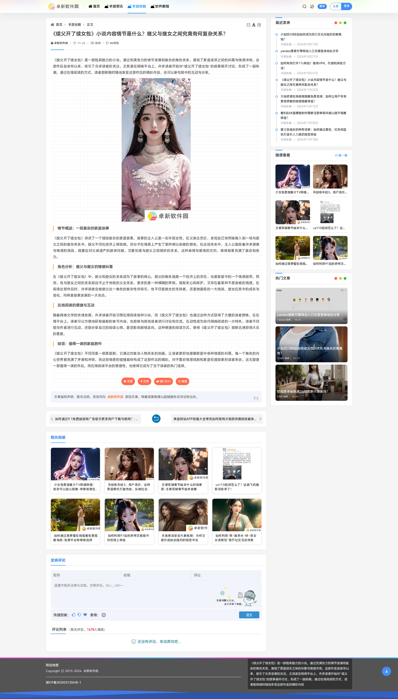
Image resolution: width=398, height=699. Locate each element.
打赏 (146, 381)
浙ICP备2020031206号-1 (63, 682)
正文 (90, 25)
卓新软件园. (91, 671)
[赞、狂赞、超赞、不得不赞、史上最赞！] (85, 614)
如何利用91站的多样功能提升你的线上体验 (342, 263)
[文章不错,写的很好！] (74, 614)
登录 (346, 6)
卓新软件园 (61, 43)
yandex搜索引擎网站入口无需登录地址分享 (310, 51)
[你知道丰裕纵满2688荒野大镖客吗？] (311, 383)
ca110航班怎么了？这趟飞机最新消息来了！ (343, 228)
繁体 (322, 6)
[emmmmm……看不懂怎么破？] (79, 614)
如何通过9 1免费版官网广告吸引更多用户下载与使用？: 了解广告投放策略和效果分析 (98, 419)
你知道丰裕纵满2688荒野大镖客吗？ (303, 391)
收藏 (130, 381)
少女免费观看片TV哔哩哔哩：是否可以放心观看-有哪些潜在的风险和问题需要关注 (74, 489)
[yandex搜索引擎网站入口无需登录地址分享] (311, 306)
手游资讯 (116, 6)
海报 (184, 381)
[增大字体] (259, 25)
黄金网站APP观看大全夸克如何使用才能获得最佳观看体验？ (216, 419)
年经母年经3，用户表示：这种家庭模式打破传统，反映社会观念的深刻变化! (129, 489)
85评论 (114, 43)
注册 (335, 6)
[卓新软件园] (65, 6)
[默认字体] (254, 25)
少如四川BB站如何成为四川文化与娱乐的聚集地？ (309, 351)
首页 (96, 6)
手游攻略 (139, 6)
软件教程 (162, 6)
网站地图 (52, 665)
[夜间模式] (312, 6)
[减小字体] (249, 25)
